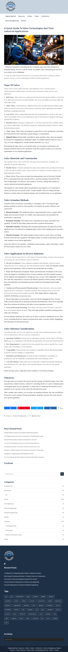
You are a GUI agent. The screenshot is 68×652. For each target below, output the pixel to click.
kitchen (16, 609)
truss (48, 618)
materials (30, 609)
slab (55, 614)
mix (37, 609)
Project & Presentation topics (13, 535)
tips (42, 618)
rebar (14, 614)
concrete (32, 601)
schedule (47, 614)
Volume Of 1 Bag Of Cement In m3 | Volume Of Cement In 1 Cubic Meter (24, 450)
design (50, 601)
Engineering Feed (10, 16)
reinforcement (32, 614)
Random (23, 20)
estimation (26, 605)
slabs (6, 618)
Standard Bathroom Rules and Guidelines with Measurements (21, 432)
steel (27, 618)
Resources (21, 16)
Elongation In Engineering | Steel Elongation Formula (18, 453)
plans (42, 609)
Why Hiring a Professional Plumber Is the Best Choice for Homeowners (25, 576)
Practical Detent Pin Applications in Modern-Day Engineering (21, 582)
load (23, 609)
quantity (7, 614)
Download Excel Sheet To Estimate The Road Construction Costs (22, 446)
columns (24, 601)
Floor (34, 605)
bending (35, 596)
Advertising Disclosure (41, 650)
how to (58, 605)
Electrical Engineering (12, 20)
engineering (17, 605)
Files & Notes (9, 530)
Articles (29, 16)
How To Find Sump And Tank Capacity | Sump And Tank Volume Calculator (24, 457)
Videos (37, 16)
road (41, 614)
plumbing (50, 609)
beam (28, 596)
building (43, 596)
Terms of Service (21, 650)
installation (8, 609)
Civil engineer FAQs (10, 526)
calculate (51, 596)
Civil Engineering (21, 416)
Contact (56, 650)
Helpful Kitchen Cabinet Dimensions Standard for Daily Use (20, 439)
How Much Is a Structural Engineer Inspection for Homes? (20, 579)
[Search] (62, 474)
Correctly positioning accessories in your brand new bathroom (21, 443)
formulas (41, 605)
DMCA (51, 650)
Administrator (36, 416)
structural (35, 618)
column (16, 601)
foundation (50, 605)
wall (6, 622)
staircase (14, 618)
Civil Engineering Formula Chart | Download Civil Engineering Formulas (23, 436)
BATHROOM (19, 596)
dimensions (58, 601)
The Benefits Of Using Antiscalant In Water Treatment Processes (22, 573)
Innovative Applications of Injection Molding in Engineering (21, 585)
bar (6, 596)
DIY (6, 495)
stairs (21, 618)
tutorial (55, 618)
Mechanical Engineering (10, 512)
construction (41, 601)
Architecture (45, 16)
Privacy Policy (31, 650)
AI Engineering (8, 486)
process (58, 609)
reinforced (22, 614)
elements (7, 605)
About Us (12, 650)
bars (12, 596)
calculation (8, 601)
